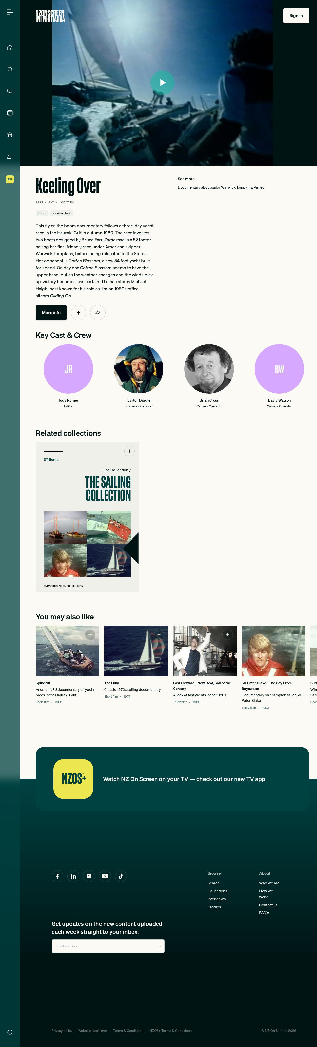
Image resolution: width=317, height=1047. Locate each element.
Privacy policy (62, 1030)
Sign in (296, 15)
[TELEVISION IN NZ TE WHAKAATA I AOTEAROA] (10, 91)
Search (214, 883)
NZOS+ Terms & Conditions (170, 1030)
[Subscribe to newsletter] (159, 946)
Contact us (268, 905)
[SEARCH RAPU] (10, 69)
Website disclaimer (92, 1030)
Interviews (217, 899)
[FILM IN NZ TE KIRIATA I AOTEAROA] (10, 113)
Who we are (269, 883)
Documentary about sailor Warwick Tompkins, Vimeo (221, 187)
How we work (266, 894)
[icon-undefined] (78, 312)
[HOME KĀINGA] (10, 47)
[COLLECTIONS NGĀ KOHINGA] (10, 135)
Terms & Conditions (128, 1030)
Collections (217, 891)
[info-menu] (10, 1032)
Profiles (214, 907)
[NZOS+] (10, 179)
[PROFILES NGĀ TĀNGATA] (10, 156)
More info (51, 312)
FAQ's (264, 912)
